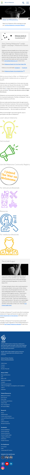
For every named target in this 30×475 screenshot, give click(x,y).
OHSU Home (4, 363)
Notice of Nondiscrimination (7, 359)
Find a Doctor (4, 397)
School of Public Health (6, 435)
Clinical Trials (4, 402)
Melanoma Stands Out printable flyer (14, 71)
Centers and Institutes (6, 416)
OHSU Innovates (5, 421)
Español (3, 367)
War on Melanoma (9, 2)
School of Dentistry (5, 433)
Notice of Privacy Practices (7, 358)
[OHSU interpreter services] (11, 458)
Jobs (2, 376)
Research (3, 410)
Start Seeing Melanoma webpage (12, 324)
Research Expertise (5, 423)
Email (2, 448)
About (2, 412)
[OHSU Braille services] (3, 458)
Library (2, 419)
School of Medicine (5, 429)
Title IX (2, 387)
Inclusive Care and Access (8, 454)
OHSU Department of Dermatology (9, 315)
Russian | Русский (5, 368)
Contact (3, 365)
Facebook (24, 67)
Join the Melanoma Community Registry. (15, 25)
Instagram (17, 67)
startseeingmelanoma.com (10, 60)
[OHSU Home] (2, 2)
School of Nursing (5, 431)
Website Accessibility (6, 380)
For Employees (5, 444)
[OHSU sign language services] (7, 458)
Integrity (3, 382)
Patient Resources (6, 393)
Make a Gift (3, 378)
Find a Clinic (3, 399)
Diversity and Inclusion (6, 384)
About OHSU (4, 372)
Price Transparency (5, 404)
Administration (4, 414)
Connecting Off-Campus (6, 450)
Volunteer (3, 389)
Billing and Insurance (5, 395)
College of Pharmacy (5, 436)
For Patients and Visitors (6, 401)
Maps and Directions (5, 374)
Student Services (5, 440)
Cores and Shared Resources (7, 418)
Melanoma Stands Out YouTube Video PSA (15, 64)
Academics (4, 427)
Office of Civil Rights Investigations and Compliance (13, 385)
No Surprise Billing (5, 406)
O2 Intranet (4, 446)
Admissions (3, 438)
